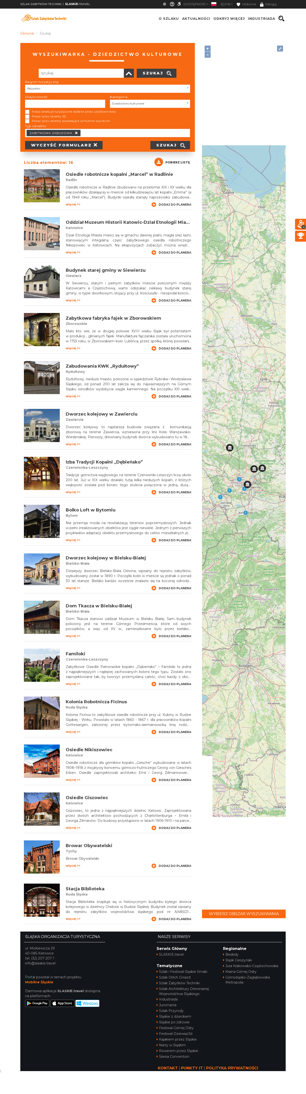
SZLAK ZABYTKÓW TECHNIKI (40, 4)
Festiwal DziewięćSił (175, 1033)
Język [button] (225, 4)
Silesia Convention (174, 1056)
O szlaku (169, 19)
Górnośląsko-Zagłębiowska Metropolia (247, 980)
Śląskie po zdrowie (174, 1022)
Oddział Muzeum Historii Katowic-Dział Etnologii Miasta (129, 222)
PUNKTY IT (192, 1068)
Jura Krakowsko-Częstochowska (251, 966)
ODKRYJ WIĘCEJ (229, 19)
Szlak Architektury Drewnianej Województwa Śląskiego (184, 991)
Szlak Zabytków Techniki (179, 983)
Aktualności (196, 19)
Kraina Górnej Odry (241, 971)
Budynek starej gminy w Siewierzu (106, 270)
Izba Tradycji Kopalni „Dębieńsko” (104, 462)
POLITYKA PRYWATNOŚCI (232, 1068)
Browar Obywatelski (89, 845)
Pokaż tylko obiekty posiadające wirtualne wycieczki (71, 121)
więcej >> (73, 204)
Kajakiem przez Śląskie (178, 1039)
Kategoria (119, 97)
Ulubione (248, 4)
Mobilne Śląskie (39, 982)
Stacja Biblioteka (85, 888)
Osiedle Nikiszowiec (89, 749)
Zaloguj (271, 4)
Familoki (75, 653)
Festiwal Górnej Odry (176, 1028)
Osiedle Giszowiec (87, 797)
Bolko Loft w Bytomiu (90, 510)
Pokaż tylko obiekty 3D (49, 116)
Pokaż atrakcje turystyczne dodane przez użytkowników (74, 111)
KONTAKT (168, 1068)
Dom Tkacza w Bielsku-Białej (99, 606)
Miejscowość (36, 97)
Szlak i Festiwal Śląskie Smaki (183, 971)
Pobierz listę (177, 162)
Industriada (168, 999)
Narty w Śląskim (172, 1045)
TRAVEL (77, 4)
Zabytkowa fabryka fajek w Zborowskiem (113, 318)
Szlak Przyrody (171, 1011)
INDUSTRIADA (261, 19)
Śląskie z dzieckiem (175, 1016)
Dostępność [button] (195, 4)
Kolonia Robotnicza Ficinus (96, 701)
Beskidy (232, 954)
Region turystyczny (42, 82)
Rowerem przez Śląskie (178, 1051)
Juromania (167, 1005)
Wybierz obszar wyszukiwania (244, 914)
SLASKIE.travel (171, 954)
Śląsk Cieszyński (238, 960)
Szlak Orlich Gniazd (175, 977)
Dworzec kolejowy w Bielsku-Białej (106, 558)
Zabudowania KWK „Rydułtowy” (102, 366)
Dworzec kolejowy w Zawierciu (101, 414)
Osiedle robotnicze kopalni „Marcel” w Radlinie (119, 174)
